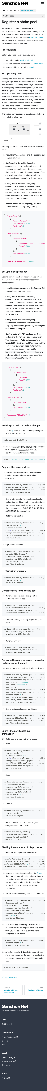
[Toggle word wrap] (38, 213)
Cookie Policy (7, 1058)
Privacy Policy (8, 1061)
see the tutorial (26, 60)
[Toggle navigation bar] (42, 3)
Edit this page (11, 977)
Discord (5, 1041)
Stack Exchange (9, 1037)
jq (12, 430)
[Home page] (4, 10)
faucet (31, 67)
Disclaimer (6, 1065)
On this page (8, 16)
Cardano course (36, 37)
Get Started (7, 1024)
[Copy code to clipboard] (42, 213)
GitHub (5, 1078)
